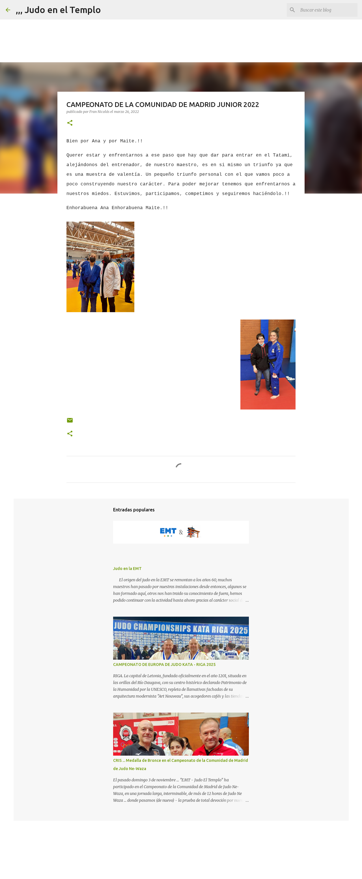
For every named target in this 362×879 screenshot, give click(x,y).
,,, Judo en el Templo (58, 10)
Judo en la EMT (127, 568)
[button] (69, 123)
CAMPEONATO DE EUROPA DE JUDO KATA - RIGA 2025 (164, 664)
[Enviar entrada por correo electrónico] (69, 422)
